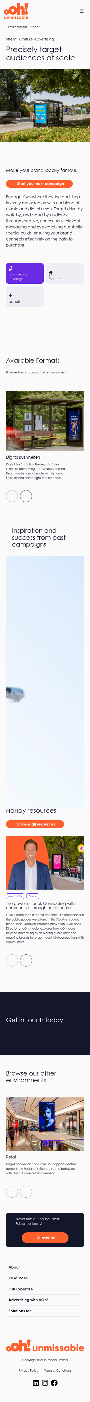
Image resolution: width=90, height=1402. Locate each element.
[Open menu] (81, 10)
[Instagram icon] (45, 1383)
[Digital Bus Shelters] (45, 437)
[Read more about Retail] (45, 1149)
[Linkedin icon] (36, 1383)
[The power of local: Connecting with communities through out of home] (45, 891)
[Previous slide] (12, 496)
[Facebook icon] (54, 1383)
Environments (17, 27)
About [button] (14, 1267)
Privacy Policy (28, 1370)
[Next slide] (26, 496)
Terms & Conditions (57, 1370)
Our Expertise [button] (20, 1289)
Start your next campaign (40, 183)
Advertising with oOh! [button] (28, 1299)
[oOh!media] (16, 11)
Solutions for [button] (19, 1311)
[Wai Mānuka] (45, 651)
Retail (11, 1156)
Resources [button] (18, 1278)
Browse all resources (36, 824)
